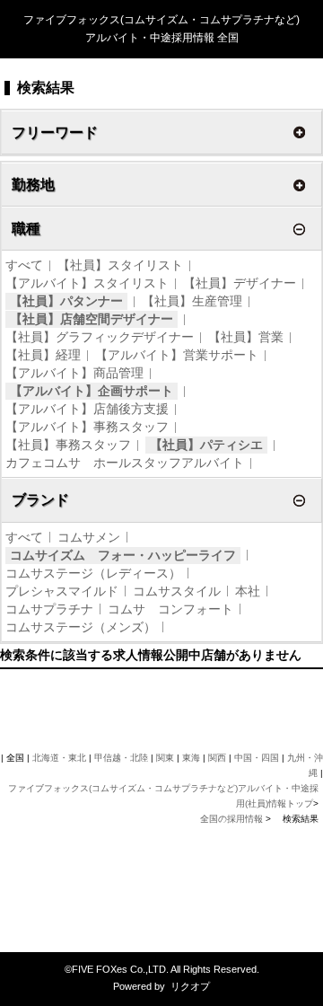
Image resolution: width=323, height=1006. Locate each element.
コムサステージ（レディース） (93, 573)
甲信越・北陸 (121, 758)
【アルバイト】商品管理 (74, 373)
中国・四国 (256, 758)
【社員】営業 (246, 337)
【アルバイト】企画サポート (91, 391)
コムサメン (88, 537)
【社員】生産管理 (192, 301)
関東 (165, 758)
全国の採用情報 (233, 819)
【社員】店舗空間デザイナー (91, 319)
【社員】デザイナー (239, 283)
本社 (247, 591)
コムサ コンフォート (170, 609)
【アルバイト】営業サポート (176, 355)
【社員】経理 (43, 355)
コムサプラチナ (49, 609)
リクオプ (190, 986)
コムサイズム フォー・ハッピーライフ (123, 555)
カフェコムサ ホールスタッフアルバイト (124, 462)
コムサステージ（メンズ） (80, 627)
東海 (191, 758)
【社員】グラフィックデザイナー (99, 337)
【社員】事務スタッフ (68, 444)
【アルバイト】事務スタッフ (87, 426)
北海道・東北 (59, 758)
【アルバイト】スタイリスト (87, 283)
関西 (217, 758)
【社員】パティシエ (206, 444)
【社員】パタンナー (66, 301)
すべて (24, 265)
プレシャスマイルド (61, 591)
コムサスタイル (177, 591)
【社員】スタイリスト (120, 265)
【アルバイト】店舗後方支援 (87, 409)
